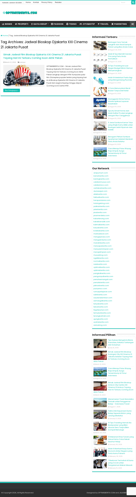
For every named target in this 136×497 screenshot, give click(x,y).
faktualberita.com (101, 197)
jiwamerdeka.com (101, 215)
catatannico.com (101, 185)
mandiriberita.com (102, 243)
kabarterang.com (101, 218)
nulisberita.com (100, 264)
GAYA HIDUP (40, 24)
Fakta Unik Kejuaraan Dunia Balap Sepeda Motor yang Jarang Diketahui (119, 413)
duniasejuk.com (100, 191)
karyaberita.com (101, 227)
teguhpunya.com (101, 310)
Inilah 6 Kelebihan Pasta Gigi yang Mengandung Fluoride (120, 78)
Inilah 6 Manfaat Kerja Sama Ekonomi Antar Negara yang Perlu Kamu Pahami (120, 451)
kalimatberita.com (101, 224)
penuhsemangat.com (103, 279)
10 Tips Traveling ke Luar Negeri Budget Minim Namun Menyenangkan (120, 68)
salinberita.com (100, 294)
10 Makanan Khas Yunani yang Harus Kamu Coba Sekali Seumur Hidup (121, 439)
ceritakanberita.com (102, 188)
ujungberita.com (101, 319)
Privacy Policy (46, 2)
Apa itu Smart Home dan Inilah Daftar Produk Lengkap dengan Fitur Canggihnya (120, 113)
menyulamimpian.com (103, 249)
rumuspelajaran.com (103, 291)
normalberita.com (101, 261)
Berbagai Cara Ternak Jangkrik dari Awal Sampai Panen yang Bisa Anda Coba (120, 44)
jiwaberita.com (100, 212)
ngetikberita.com (101, 258)
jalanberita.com (100, 209)
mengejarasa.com (102, 237)
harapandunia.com (102, 200)
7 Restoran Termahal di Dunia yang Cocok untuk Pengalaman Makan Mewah (120, 462)
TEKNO (72, 24)
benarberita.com (101, 176)
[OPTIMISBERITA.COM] (20, 13)
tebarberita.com (101, 307)
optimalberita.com (102, 267)
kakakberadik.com (102, 221)
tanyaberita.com (101, 304)
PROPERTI (23, 24)
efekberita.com (100, 194)
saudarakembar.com (103, 297)
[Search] (133, 2)
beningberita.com (101, 179)
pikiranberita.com (101, 285)
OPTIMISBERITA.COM (106, 492)
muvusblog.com (101, 255)
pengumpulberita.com (103, 276)
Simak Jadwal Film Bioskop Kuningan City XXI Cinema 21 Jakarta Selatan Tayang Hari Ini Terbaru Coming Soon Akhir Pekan (113, 357)
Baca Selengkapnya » (11, 90)
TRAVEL (104, 24)
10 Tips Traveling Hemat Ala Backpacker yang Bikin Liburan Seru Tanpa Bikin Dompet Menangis (119, 426)
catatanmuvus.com (102, 182)
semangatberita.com (103, 300)
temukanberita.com (102, 313)
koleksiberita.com (101, 230)
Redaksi (58, 2)
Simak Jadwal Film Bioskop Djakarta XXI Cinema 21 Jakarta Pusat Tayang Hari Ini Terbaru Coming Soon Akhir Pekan (42, 56)
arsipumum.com (101, 173)
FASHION (58, 24)
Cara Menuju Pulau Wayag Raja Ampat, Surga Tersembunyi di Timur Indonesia (119, 152)
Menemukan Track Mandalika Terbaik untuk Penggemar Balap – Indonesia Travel (121, 401)
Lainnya (22, 62)
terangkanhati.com (102, 316)
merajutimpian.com (102, 252)
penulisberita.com (101, 282)
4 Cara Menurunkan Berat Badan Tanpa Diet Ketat (119, 89)
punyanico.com (100, 288)
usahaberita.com (101, 322)
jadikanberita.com (101, 206)
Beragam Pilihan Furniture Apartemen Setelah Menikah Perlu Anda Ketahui (120, 139)
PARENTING (120, 24)
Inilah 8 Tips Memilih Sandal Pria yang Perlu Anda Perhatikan (119, 56)
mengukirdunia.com (102, 240)
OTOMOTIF (89, 24)
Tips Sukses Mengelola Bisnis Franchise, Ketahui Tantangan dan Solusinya (121, 342)
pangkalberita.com (102, 273)
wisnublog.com (100, 325)
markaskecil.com (101, 233)
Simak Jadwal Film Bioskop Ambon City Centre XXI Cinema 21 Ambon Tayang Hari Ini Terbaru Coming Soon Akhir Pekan (113, 387)
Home (28, 2)
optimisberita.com (101, 270)
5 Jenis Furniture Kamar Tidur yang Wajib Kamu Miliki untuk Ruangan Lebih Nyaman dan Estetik (120, 126)
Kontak (36, 2)
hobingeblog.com (101, 203)
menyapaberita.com (103, 246)
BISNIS (8, 24)
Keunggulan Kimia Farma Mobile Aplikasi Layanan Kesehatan (119, 101)
